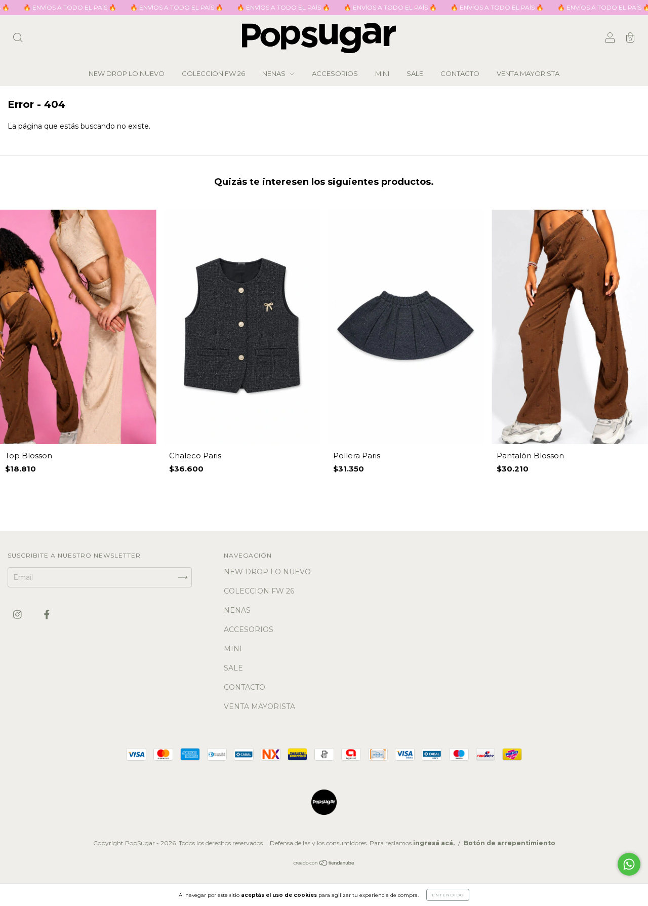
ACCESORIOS (335, 73)
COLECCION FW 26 (213, 73)
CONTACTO (459, 73)
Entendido (448, 894)
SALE (415, 73)
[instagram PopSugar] (18, 614)
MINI (382, 73)
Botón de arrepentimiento (509, 843)
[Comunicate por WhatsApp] (629, 864)
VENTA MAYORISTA (528, 73)
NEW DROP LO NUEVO (127, 73)
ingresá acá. (434, 843)
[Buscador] (18, 39)
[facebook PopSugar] (47, 614)
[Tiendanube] (324, 863)
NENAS (274, 73)
